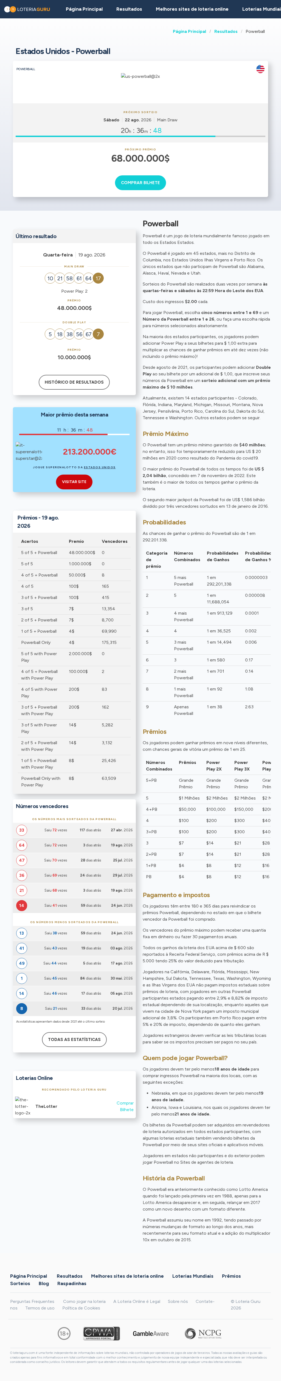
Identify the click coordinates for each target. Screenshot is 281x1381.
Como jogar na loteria (84, 1301)
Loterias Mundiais (192, 1276)
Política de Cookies (81, 1308)
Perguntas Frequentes (32, 1301)
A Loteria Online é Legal (136, 1301)
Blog (44, 1283)
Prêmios (231, 1276)
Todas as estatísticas (74, 1039)
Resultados (226, 31)
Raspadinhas (71, 1283)
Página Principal (189, 31)
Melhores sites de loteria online (192, 9)
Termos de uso (40, 1308)
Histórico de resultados (74, 382)
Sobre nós (178, 1301)
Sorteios (20, 1283)
